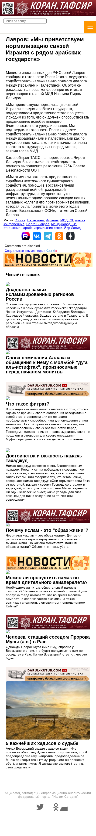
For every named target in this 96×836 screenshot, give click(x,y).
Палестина (35, 220)
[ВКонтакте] (37, 236)
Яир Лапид (72, 228)
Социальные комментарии (31, 251)
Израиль (52, 220)
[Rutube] (25, 236)
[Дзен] (70, 236)
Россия (20, 220)
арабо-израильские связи (42, 228)
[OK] (59, 236)
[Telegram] (48, 236)
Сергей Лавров (37, 224)
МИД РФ (66, 220)
